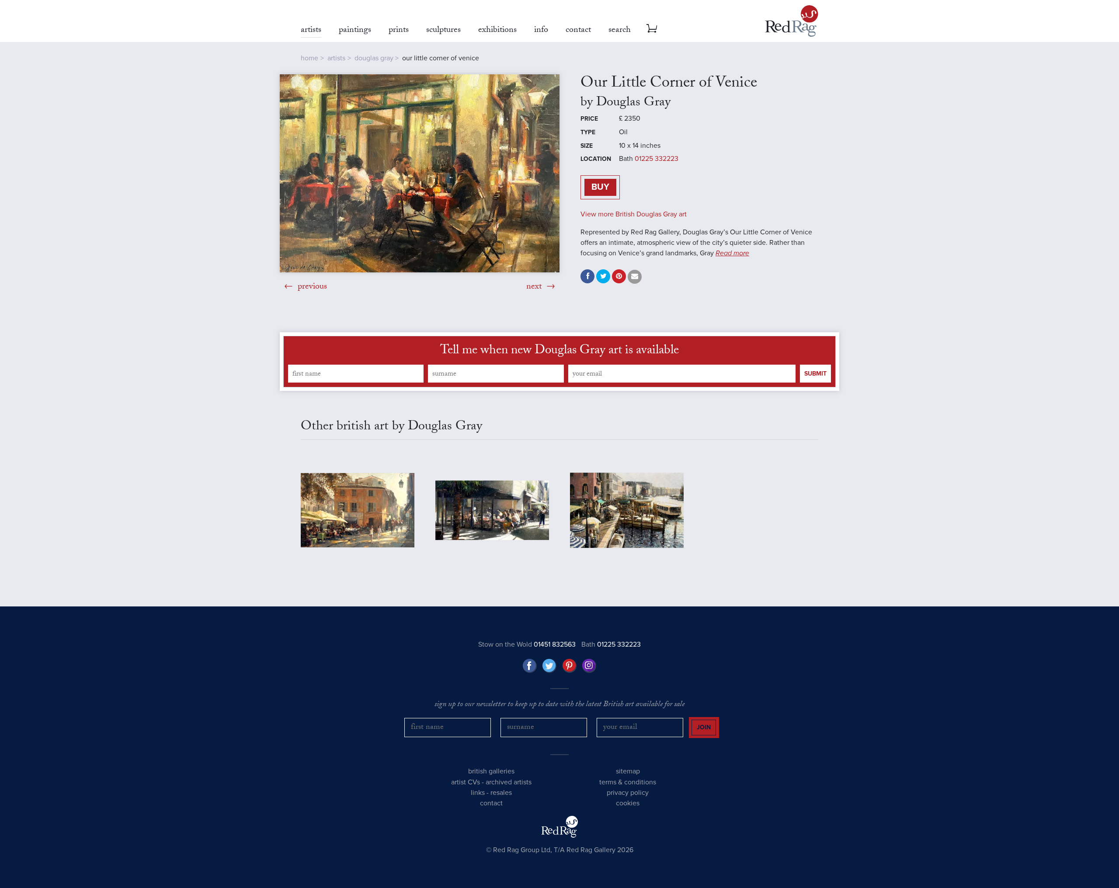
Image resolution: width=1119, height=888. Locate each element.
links (478, 792)
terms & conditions (627, 782)
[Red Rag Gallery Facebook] (530, 666)
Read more (732, 253)
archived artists (509, 782)
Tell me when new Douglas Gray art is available (559, 351)
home (309, 58)
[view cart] (652, 28)
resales (501, 792)
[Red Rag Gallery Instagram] (589, 666)
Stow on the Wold (527, 644)
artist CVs (465, 782)
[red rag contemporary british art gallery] (791, 21)
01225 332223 (656, 158)
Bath (611, 644)
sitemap (628, 771)
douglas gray (373, 58)
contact (491, 803)
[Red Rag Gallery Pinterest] (570, 666)
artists (336, 58)
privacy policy (628, 792)
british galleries (491, 771)
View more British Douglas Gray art (633, 214)
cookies (627, 803)
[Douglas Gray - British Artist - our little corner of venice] (420, 173)
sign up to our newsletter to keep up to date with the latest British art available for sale (559, 705)
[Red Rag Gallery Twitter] (549, 666)
